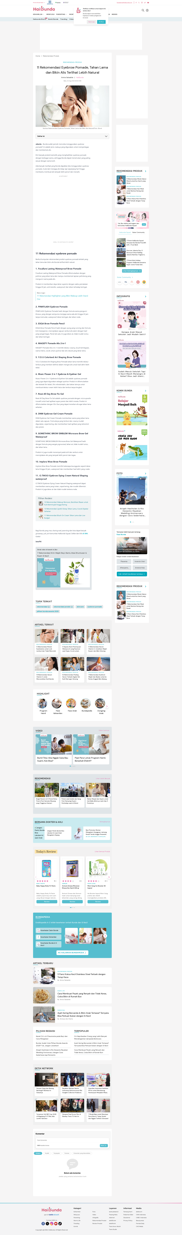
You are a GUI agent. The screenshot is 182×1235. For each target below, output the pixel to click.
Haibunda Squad (125, 232)
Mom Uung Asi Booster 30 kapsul (97, 887)
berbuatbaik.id (113, 1211)
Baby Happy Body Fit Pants (46, 886)
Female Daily (140, 1223)
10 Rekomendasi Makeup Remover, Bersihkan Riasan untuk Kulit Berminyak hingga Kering (66, 503)
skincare (80, 607)
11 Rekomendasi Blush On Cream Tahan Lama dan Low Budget (64, 516)
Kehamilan (77, 1211)
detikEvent (112, 1220)
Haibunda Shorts (39, 19)
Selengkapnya (105, 822)
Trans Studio (113, 1229)
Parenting (77, 1217)
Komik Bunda (53, 19)
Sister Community (138, 232)
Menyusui (77, 1214)
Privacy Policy (127, 1220)
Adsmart (112, 1217)
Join (144, 224)
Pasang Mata (113, 1214)
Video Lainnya (104, 730)
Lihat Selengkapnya (130, 271)
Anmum (64, 883)
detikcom (139, 1211)
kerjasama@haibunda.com (124, 2)
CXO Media (139, 1226)
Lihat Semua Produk (102, 851)
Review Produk (97, 1223)
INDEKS (114, 14)
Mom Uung (91, 883)
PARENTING (60, 14)
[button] (107, 706)
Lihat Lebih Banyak (103, 778)
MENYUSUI (50, 14)
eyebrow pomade (95, 607)
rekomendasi (42, 607)
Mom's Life (77, 1220)
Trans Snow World (114, 1226)
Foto (94, 1211)
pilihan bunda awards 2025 (48, 611)
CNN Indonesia (141, 1214)
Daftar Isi (41, 136)
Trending (63, 19)
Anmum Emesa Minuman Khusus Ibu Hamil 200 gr (70, 887)
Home (38, 56)
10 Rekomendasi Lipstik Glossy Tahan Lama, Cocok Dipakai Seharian (66, 510)
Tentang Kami (127, 1211)
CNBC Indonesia (141, 1217)
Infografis (95, 1217)
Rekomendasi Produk (51, 56)
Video (71, 19)
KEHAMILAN (37, 14)
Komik (76, 1226)
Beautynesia (140, 1220)
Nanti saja (91, 22)
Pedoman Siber (128, 1214)
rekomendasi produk (62, 607)
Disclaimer (126, 1217)
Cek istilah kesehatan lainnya (130, 574)
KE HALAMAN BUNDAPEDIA (71, 953)
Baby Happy (40, 883)
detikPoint (112, 1223)
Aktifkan (101, 22)
